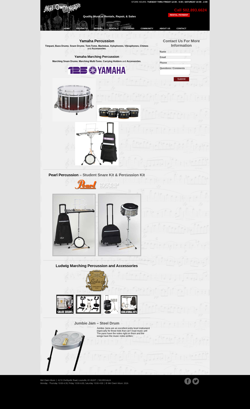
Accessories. (134, 61)
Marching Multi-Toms (90, 61)
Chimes (144, 46)
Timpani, (50, 46)
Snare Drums (77, 46)
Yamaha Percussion (96, 41)
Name (163, 51)
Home (67, 28)
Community (147, 28)
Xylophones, (117, 46)
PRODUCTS (82, 28)
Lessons (129, 28)
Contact (181, 28)
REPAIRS (98, 28)
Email (163, 57)
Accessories (99, 48)
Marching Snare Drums (65, 61)
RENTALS (113, 28)
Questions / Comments (172, 68)
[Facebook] (187, 384)
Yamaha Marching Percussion (97, 56)
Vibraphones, (132, 46)
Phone (163, 62)
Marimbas (103, 46)
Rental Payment (179, 15)
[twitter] (195, 384)
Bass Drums (62, 46)
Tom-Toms (91, 46)
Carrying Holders (112, 61)
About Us (165, 28)
